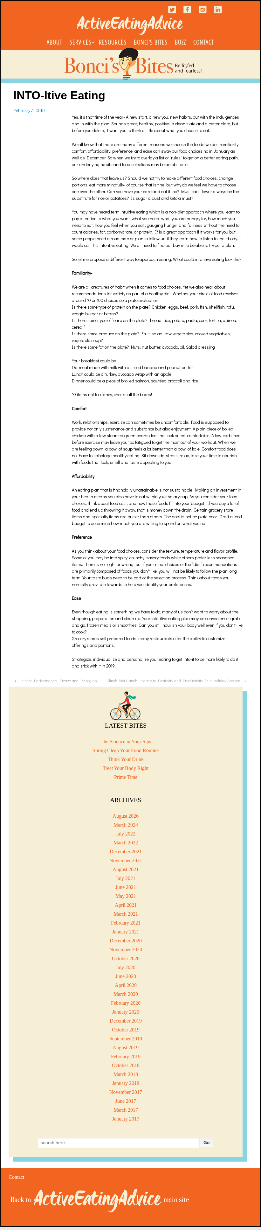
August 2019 (126, 1047)
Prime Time (125, 777)
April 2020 (126, 985)
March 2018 (125, 1074)
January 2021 (125, 931)
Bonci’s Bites (151, 42)
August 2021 (126, 869)
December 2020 (126, 940)
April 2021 (126, 905)
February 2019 (126, 1056)
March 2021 (125, 914)
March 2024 (125, 825)
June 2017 (125, 1101)
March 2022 (125, 842)
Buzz (180, 42)
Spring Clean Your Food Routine (126, 750)
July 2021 (125, 878)
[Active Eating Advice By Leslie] (100, 1200)
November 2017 (125, 1092)
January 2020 (125, 1012)
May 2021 (125, 896)
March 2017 (125, 1110)
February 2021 (126, 923)
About (54, 42)
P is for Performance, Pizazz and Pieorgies (58, 680)
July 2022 (125, 833)
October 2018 (126, 1065)
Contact (203, 42)
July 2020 (125, 967)
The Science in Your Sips (125, 741)
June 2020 (125, 976)
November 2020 (125, 949)
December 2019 (126, 1021)
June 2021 (125, 887)
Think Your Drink (126, 759)
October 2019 (126, 1029)
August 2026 (126, 816)
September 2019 (125, 1038)
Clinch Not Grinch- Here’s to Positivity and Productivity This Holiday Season (173, 680)
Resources (113, 42)
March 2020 (125, 994)
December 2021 (126, 851)
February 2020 (126, 1003)
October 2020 (126, 958)
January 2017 (125, 1119)
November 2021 (125, 860)
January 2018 (125, 1083)
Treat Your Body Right (125, 768)
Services (81, 42)
